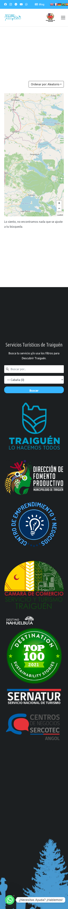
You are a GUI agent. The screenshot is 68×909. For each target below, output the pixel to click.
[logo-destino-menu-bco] (34, 620)
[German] (59, 4)
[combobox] (34, 369)
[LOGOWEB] (34, 698)
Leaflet (60, 214)
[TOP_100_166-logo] (34, 656)
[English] (52, 4)
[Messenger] (15, 4)
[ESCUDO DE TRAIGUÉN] (50, 17)
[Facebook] (5, 4)
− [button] (59, 208)
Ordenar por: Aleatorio (45, 84)
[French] (55, 4)
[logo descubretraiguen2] (13, 17)
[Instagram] (10, 4)
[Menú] (63, 17)
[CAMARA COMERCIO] (34, 585)
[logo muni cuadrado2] (34, 430)
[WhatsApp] (26, 4)
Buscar (34, 390)
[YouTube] (21, 4)
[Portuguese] (63, 4)
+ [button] (59, 203)
